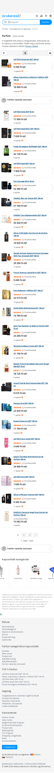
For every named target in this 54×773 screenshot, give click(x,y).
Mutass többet (31, 46)
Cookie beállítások (10, 706)
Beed (4, 738)
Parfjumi (9, 757)
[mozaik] (29, 53)
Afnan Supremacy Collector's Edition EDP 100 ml (23, 676)
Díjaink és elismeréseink (12, 632)
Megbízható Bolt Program (13, 722)
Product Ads (7, 728)
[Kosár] (46, 16)
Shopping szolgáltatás (11, 735)
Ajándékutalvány (9, 661)
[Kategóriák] (37, 16)
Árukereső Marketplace (12, 725)
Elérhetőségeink (9, 629)
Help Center (7, 720)
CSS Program (7, 733)
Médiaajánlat (8, 730)
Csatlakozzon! (10, 747)
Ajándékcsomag (36, 578)
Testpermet (18, 578)
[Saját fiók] (51, 16)
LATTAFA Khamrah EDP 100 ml (15, 674)
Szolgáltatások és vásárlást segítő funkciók (20, 695)
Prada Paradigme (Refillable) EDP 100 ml (19, 684)
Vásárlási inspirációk (11, 701)
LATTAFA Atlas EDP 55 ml (12, 679)
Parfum (37, 754)
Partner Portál (8, 717)
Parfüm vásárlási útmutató (19, 99)
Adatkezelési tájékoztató (12, 764)
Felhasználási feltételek (35, 764)
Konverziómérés (9, 741)
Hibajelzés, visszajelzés (12, 703)
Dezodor (5, 651)
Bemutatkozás (8, 626)
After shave (7, 653)
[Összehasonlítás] (41, 16)
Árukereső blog (8, 637)
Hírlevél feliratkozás (10, 698)
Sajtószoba (6, 639)
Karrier (5, 634)
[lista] (25, 53)
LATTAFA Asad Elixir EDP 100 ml (15, 682)
